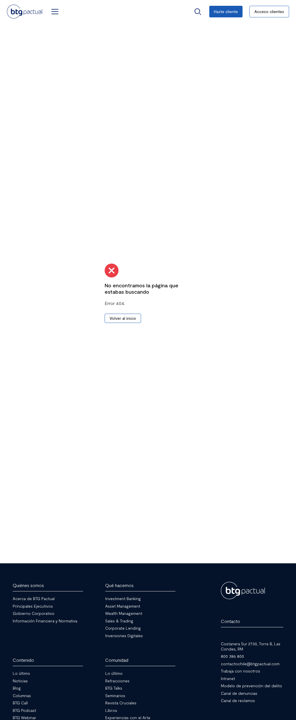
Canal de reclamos (238, 700)
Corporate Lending (123, 628)
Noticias (20, 680)
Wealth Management (123, 613)
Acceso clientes (269, 11)
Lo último (21, 673)
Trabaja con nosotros (240, 670)
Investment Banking (123, 598)
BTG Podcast (24, 710)
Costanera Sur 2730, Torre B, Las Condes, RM (250, 646)
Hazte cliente (226, 11)
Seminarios (115, 695)
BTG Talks (113, 688)
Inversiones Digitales (124, 635)
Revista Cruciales (120, 702)
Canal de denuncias (239, 692)
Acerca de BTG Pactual (34, 598)
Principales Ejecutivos (33, 605)
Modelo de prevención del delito (251, 685)
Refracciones (117, 680)
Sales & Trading (119, 620)
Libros (111, 710)
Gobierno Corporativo (33, 613)
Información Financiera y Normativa (45, 620)
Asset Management (122, 605)
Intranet (228, 678)
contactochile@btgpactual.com (250, 663)
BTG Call (20, 702)
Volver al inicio (123, 318)
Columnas (22, 695)
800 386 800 (232, 656)
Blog (17, 688)
